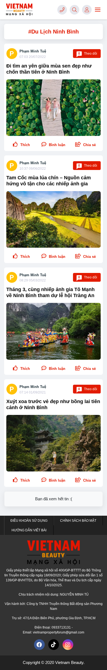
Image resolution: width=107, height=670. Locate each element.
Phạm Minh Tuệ (32, 51)
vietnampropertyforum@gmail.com (58, 632)
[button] (85, 144)
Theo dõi (87, 53)
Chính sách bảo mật (78, 521)
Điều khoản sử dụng (28, 521)
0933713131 (62, 627)
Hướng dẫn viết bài (29, 530)
